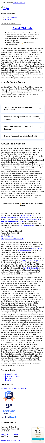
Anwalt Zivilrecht (11, 18)
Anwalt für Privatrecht (26, 225)
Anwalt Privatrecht (24, 250)
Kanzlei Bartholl (11, 374)
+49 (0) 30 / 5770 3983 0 (9, 434)
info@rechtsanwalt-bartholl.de (11, 440)
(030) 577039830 (19, 3)
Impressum (9, 378)
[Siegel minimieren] (43, 429)
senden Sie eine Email (31, 219)
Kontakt (8, 19)
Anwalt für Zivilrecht (30, 268)
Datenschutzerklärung (12, 376)
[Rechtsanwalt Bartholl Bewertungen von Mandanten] (14, 388)
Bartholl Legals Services (29, 260)
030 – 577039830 (7, 237)
